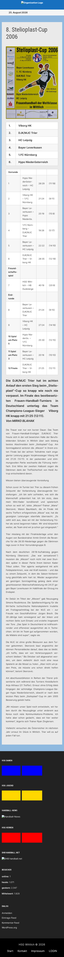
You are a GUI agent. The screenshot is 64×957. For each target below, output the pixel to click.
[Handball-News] (11, 816)
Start (10, 951)
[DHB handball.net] (12, 858)
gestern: (6, 887)
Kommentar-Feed (10, 922)
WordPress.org (9, 927)
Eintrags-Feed (9, 917)
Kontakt (22, 951)
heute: (5, 882)
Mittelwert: (7, 893)
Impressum (38, 951)
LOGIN (53, 951)
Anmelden (7, 913)
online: (5, 876)
